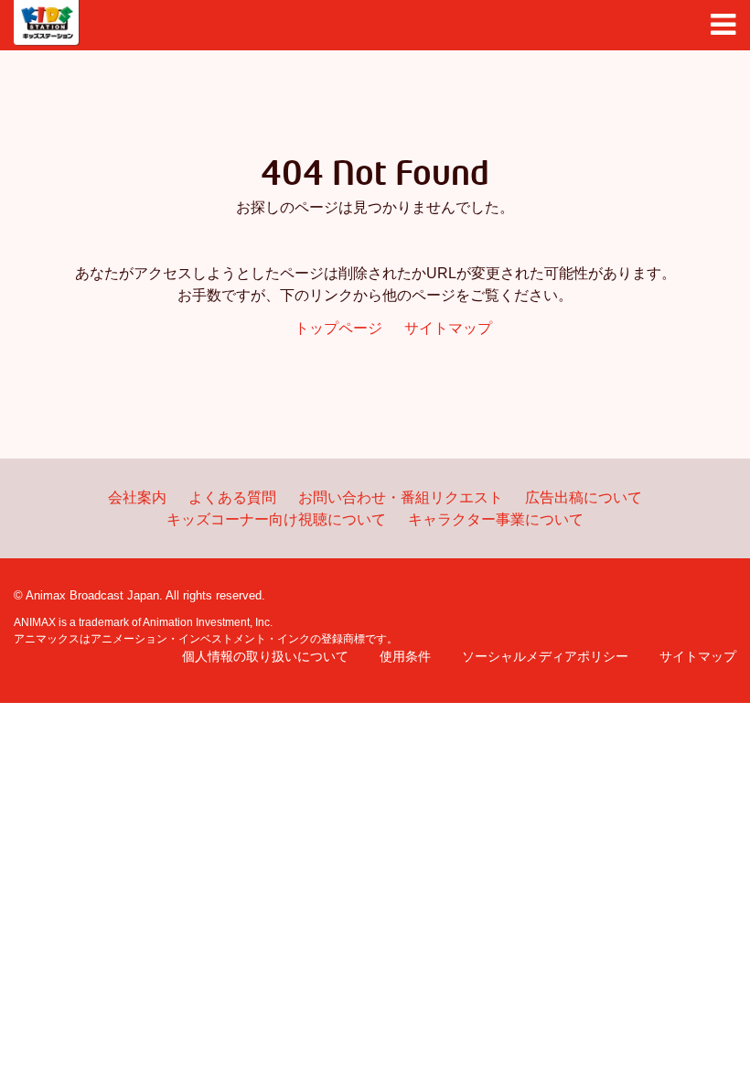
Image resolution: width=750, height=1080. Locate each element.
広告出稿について (583, 497)
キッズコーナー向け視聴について (276, 519)
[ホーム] (47, 23)
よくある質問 (232, 497)
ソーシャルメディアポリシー (545, 656)
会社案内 (137, 497)
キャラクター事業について (496, 519)
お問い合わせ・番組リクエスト (400, 497)
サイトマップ (448, 328)
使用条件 (405, 656)
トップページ (338, 328)
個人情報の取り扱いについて (265, 656)
